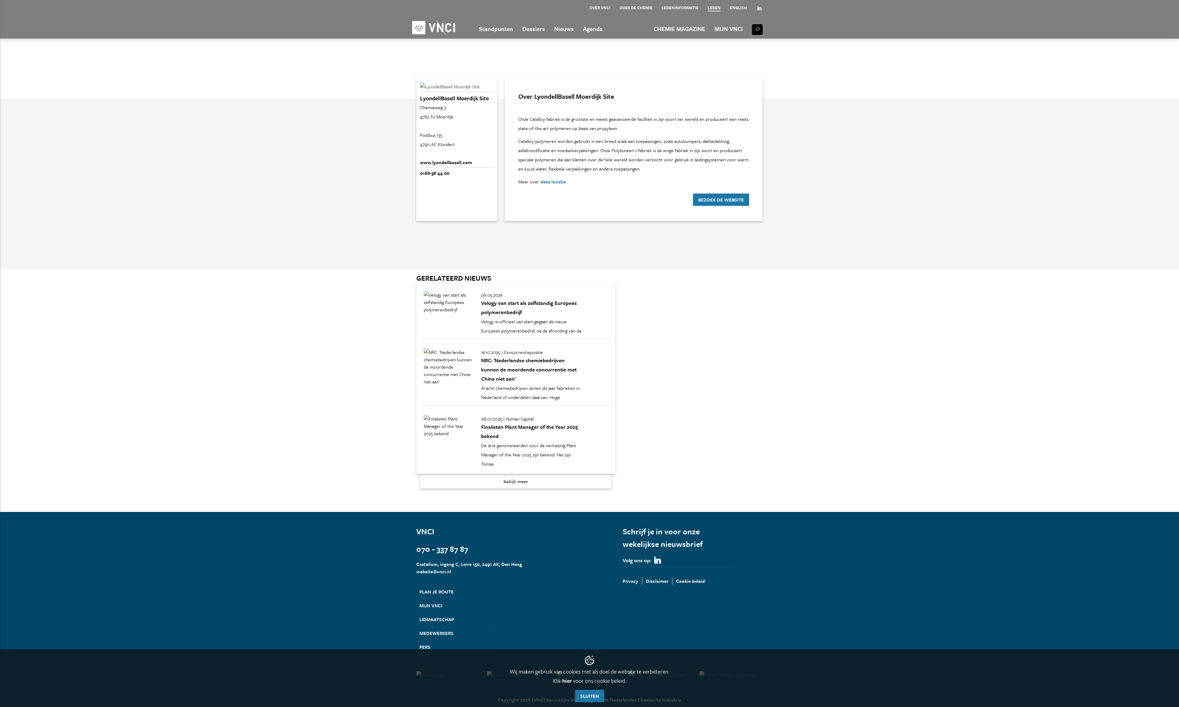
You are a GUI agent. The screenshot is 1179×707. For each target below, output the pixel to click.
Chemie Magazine (679, 29)
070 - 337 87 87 (442, 549)
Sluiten (589, 696)
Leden (714, 8)
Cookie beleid (690, 581)
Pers (424, 647)
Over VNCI (600, 8)
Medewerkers (436, 633)
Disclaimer (657, 581)
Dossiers (533, 29)
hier (567, 681)
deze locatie (553, 181)
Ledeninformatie (680, 8)
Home (421, 67)
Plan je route (436, 591)
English (738, 8)
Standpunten (496, 29)
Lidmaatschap (436, 619)
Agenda (593, 29)
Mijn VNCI (728, 29)
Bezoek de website (721, 199)
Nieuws (564, 29)
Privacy (630, 581)
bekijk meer (516, 481)
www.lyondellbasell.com (446, 162)
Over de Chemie (636, 8)
